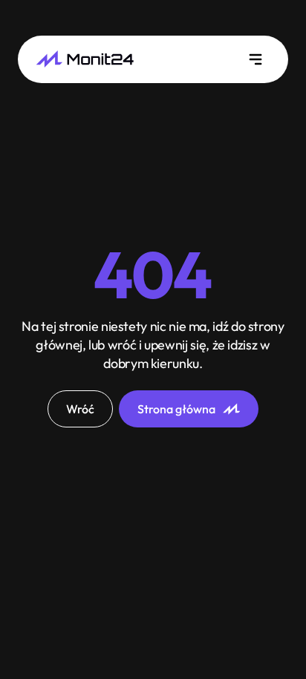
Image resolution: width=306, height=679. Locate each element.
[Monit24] (85, 59)
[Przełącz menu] (255, 59)
